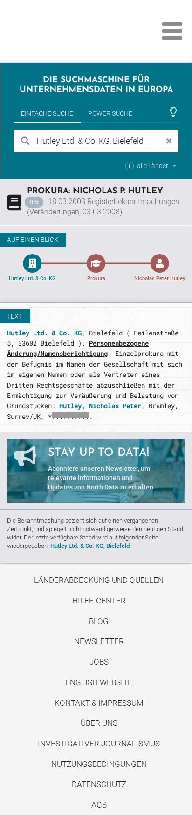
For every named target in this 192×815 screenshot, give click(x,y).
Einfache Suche (47, 113)
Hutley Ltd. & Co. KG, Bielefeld (90, 545)
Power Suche (110, 113)
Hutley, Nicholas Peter (100, 405)
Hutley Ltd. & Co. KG (44, 332)
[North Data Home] (59, 31)
